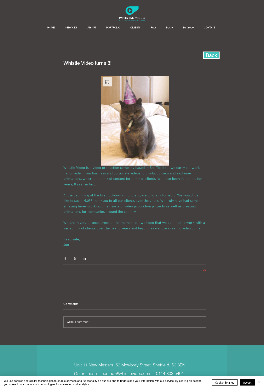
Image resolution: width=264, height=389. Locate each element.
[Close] (259, 382)
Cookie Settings (224, 382)
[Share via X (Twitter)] (75, 258)
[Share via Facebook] (65, 258)
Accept (247, 382)
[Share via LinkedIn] (84, 258)
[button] (135, 121)
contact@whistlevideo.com (126, 373)
